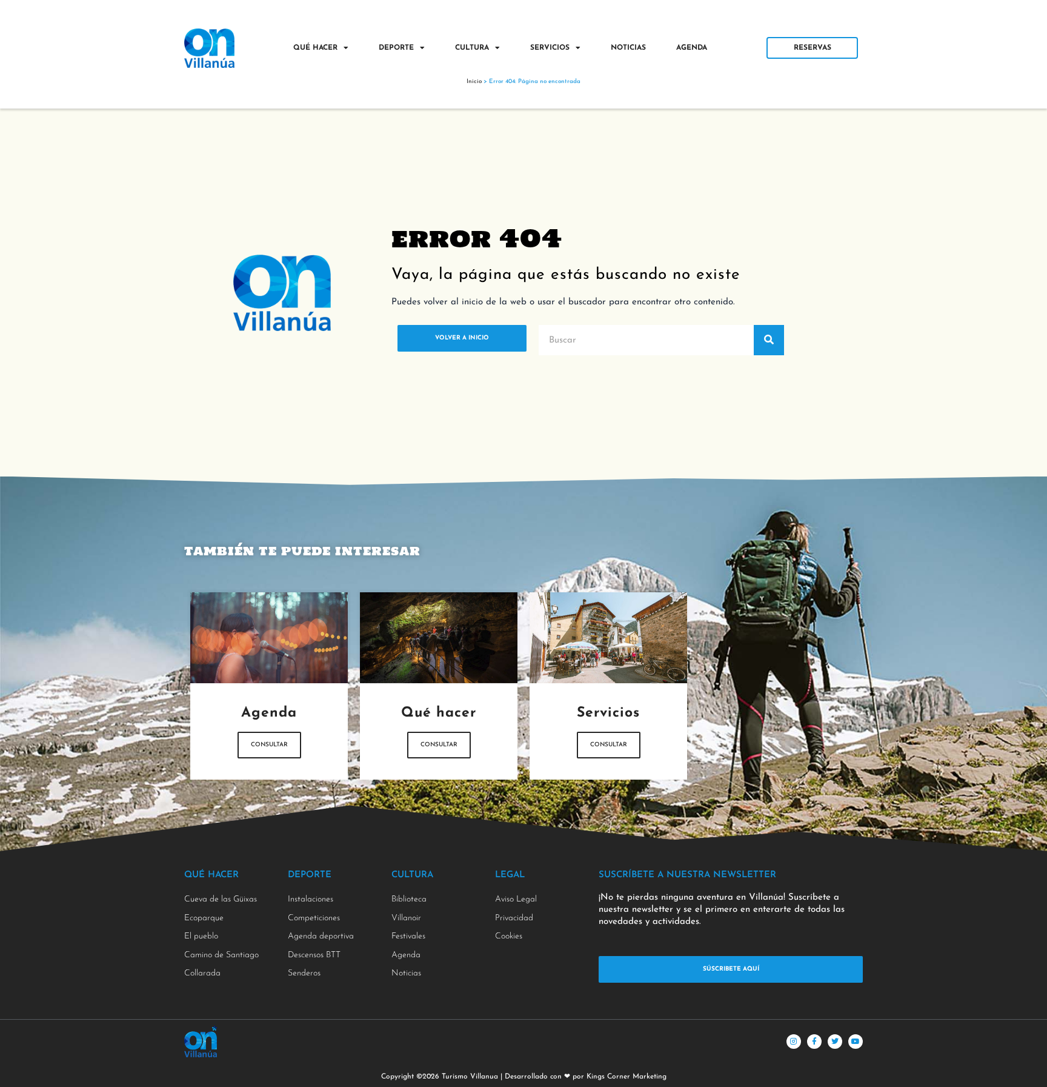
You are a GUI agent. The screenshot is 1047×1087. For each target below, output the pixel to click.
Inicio (474, 81)
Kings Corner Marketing (626, 1076)
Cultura (472, 48)
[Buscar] (769, 340)
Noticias (628, 48)
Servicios (550, 48)
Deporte (396, 48)
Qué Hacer (315, 48)
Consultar (269, 744)
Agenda (691, 48)
